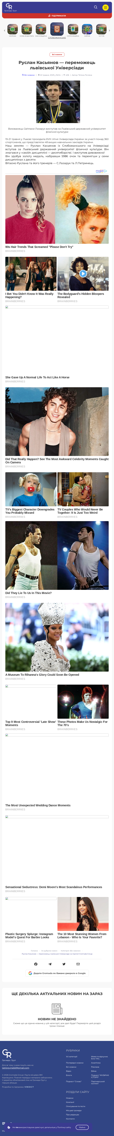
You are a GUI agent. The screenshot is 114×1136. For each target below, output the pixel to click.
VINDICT (29, 1087)
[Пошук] (96, 7)
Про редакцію (72, 1114)
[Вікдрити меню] (105, 7)
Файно (82, 1127)
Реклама (95, 1067)
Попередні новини (74, 1063)
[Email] (78, 964)
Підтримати (59, 16)
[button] (36, 964)
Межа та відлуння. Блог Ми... (99, 1057)
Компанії (70, 1102)
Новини (69, 1098)
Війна (93, 1071)
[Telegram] (50, 964)
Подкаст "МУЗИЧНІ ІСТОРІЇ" (100, 1076)
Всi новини (57, 55)
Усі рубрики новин (49, 951)
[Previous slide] (4, 30)
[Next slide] (109, 30)
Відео (68, 1071)
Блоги (69, 1075)
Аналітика (95, 1063)
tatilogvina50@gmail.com (15, 1068)
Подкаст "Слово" (73, 1081)
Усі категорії (71, 1056)
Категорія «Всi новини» (71, 951)
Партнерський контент (98, 1082)
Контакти (70, 1119)
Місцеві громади (73, 1110)
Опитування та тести (75, 1106)
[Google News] (4, 1123)
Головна (34, 951)
